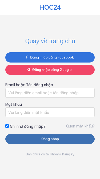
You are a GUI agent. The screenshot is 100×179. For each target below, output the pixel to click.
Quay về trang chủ (50, 41)
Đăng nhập (50, 139)
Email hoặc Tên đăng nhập (29, 84)
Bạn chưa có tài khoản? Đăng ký (50, 154)
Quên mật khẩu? (80, 126)
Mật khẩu (13, 104)
